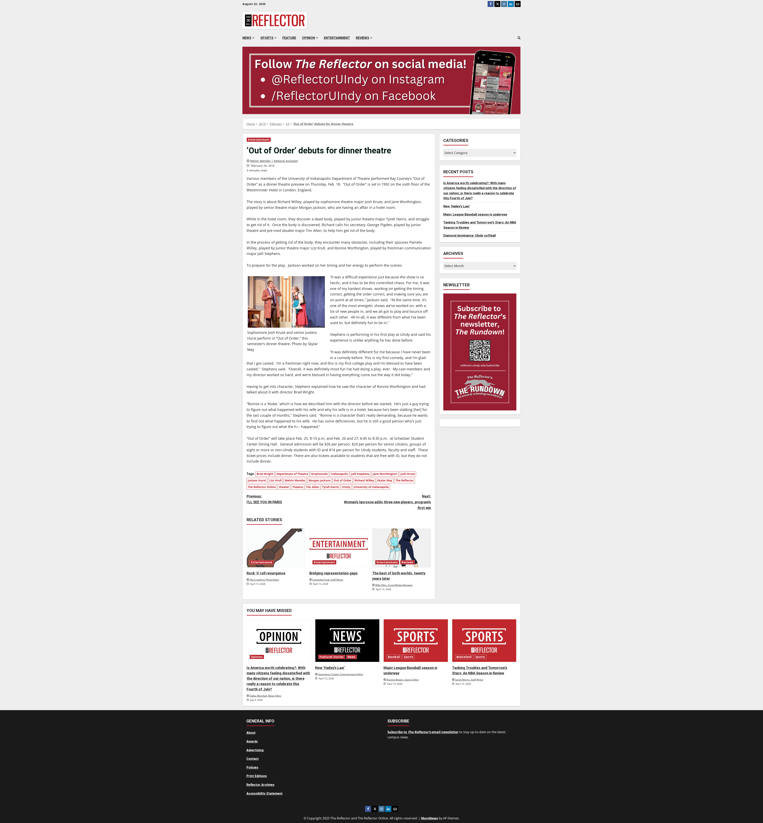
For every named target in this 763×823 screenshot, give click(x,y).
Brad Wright (265, 474)
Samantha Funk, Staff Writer (327, 579)
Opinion (308, 38)
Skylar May (384, 480)
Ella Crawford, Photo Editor (264, 579)
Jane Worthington (385, 474)
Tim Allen (312, 487)
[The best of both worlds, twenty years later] (401, 547)
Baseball (394, 657)
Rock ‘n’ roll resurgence (266, 573)
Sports (266, 38)
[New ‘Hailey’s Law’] (347, 640)
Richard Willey (364, 480)
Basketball (464, 657)
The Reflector (404, 480)
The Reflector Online (262, 487)
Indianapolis (339, 474)
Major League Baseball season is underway (475, 214)
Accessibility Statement (264, 793)
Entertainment (337, 38)
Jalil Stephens (360, 474)
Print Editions (256, 776)
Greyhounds (319, 474)
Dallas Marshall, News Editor (265, 695)
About (251, 733)
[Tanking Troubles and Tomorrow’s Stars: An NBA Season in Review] (484, 640)
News (246, 38)
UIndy (346, 487)
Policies (252, 767)
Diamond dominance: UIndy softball (469, 235)
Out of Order (342, 480)
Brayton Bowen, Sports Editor (402, 679)
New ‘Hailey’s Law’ (456, 206)
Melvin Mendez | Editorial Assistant (274, 161)
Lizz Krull (275, 480)
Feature (289, 38)
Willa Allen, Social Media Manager (394, 585)
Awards (252, 741)
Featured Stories (332, 657)
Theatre (297, 487)
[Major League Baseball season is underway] (415, 640)
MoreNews (429, 818)
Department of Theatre (292, 474)
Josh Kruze (407, 474)
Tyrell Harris (330, 487)
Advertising (255, 750)
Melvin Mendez (295, 480)
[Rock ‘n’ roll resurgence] (276, 547)
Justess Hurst (257, 480)
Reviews (362, 38)
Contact (252, 759)
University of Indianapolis (371, 487)
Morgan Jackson (320, 480)
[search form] (519, 38)
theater (284, 487)
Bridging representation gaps (333, 573)
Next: (387, 502)
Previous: (264, 499)
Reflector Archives (260, 785)
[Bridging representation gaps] (338, 547)
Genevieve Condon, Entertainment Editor (340, 674)
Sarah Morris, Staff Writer (469, 679)
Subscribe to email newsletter (422, 732)
